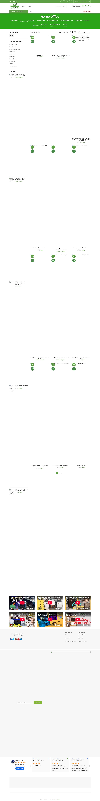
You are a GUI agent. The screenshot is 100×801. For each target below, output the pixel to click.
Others (11, 63)
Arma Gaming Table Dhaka (60, 249)
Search (68, 6)
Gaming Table (12, 51)
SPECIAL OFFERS (13, 66)
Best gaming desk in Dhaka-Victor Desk (60, 357)
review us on (19, 768)
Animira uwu (59, 759)
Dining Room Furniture (14, 46)
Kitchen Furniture (13, 58)
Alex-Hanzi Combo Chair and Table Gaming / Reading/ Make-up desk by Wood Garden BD (81, 139)
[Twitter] (64, 1)
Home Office (12, 54)
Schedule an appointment (40, 636)
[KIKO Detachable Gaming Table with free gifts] (11, 539)
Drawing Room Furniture (14, 49)
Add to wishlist (48, 43)
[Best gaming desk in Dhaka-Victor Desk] (11, 228)
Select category (60, 6)
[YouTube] (69, 1)
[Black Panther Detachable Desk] (11, 436)
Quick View (48, 40)
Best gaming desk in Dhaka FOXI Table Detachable (81, 248)
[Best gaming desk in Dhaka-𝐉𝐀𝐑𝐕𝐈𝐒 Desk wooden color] (11, 332)
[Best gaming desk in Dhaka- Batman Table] (11, 125)
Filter (11, 35)
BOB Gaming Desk (81, 465)
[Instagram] (67, 1)
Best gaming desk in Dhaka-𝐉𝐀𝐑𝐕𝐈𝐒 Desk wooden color (39, 466)
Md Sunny (39, 759)
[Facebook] (61, 1)
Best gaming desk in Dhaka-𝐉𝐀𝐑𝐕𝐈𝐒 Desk (81, 357)
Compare (48, 37)
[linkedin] (72, 1)
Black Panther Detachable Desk (60, 465)
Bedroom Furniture (13, 44)
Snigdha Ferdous (80, 759)
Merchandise (12, 61)
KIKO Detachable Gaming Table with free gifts (21, 490)
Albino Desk (40, 55)
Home (31, 32)
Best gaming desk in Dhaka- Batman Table (39, 357)
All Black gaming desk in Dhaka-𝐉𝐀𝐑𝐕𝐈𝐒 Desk (40, 248)
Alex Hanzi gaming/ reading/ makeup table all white (60, 56)
